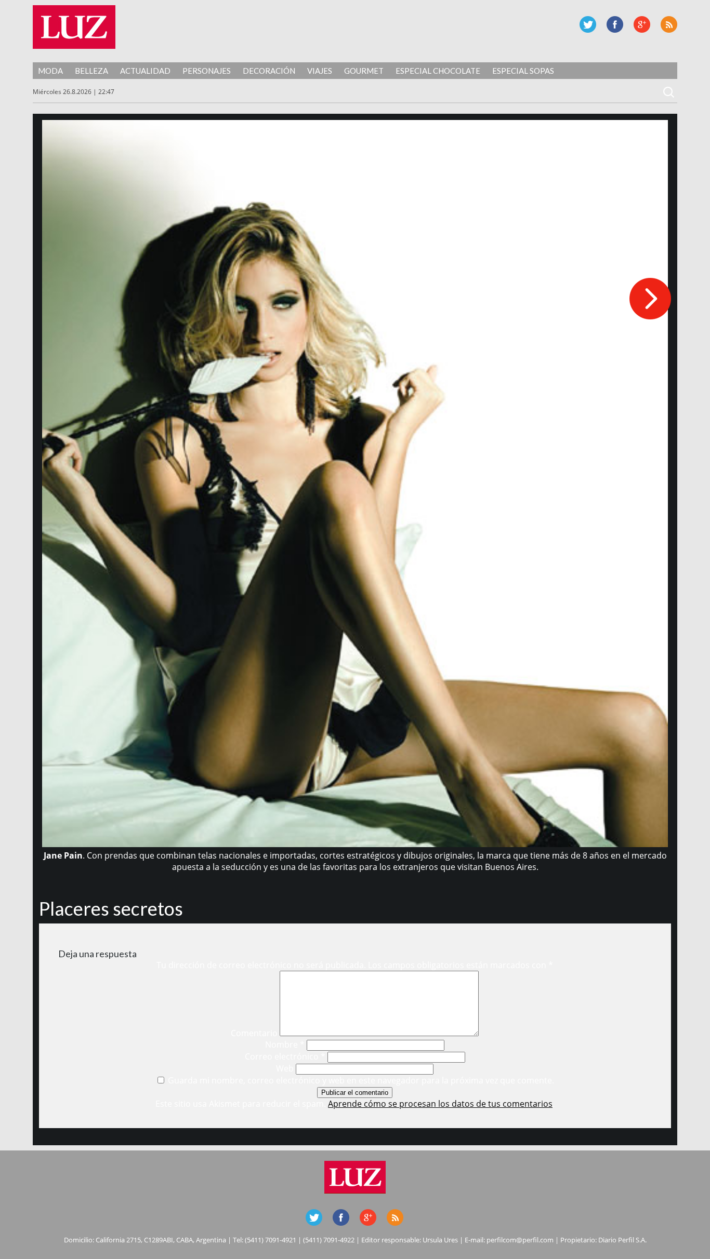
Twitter (588, 24)
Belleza (91, 70)
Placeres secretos (111, 908)
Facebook (615, 24)
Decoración (269, 70)
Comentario (254, 1033)
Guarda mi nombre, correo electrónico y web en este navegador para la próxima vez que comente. (361, 1080)
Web (285, 1068)
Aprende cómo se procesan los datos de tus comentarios (440, 1103)
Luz (74, 27)
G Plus (642, 24)
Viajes (319, 70)
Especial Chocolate (438, 70)
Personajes (206, 70)
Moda (50, 70)
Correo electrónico (285, 1056)
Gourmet (364, 70)
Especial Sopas (523, 70)
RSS (669, 24)
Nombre (285, 1044)
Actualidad (145, 70)
